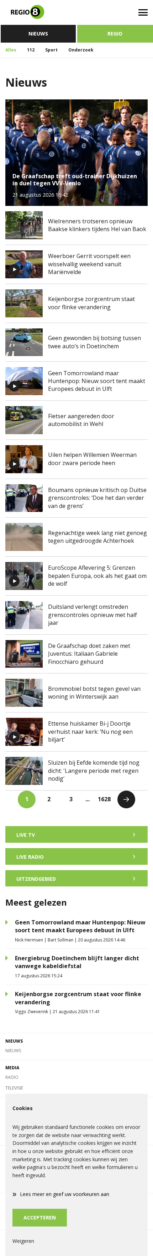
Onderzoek (81, 50)
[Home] (38, 12)
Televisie (14, 1088)
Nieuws (38, 33)
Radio (12, 1077)
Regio (114, 33)
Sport (51, 50)
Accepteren (39, 1217)
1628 (104, 799)
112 (31, 50)
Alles (10, 50)
